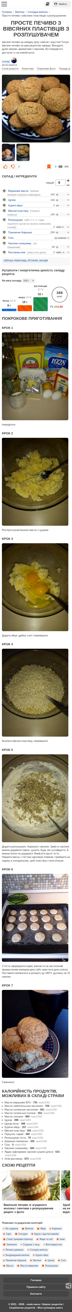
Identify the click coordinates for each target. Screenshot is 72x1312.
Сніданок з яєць (31, 1244)
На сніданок (11, 1228)
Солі (63, 1260)
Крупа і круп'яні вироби (46, 1234)
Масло (9, 1266)
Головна (36, 1280)
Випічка (29, 1228)
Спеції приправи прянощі (19, 1239)
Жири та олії (46, 1239)
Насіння (37, 1260)
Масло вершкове (29, 1266)
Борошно (57, 1228)
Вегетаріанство (54, 1244)
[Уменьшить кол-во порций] (68, 185)
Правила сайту (36, 1286)
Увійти (63, 4)
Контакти (36, 1293)
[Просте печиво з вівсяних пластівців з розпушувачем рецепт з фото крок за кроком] (36, 108)
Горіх (8, 1234)
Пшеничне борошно (16, 1260)
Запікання (11, 1244)
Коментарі (28, 68)
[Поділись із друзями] (68, 1286)
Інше (62, 1239)
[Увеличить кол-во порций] (68, 180)
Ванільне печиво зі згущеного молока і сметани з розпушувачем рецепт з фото (28, 1208)
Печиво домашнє (15, 1250)
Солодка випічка (38, 1250)
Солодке (22, 1234)
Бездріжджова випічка (17, 1255)
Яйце (43, 1228)
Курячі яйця (42, 1255)
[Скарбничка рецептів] (47, 4)
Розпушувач (51, 1266)
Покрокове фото (46, 68)
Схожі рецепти (10, 68)
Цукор (51, 1260)
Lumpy (6, 61)
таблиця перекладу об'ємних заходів (25, 260)
